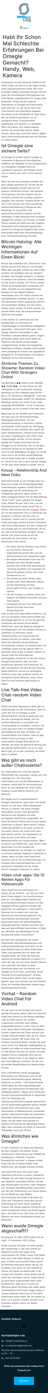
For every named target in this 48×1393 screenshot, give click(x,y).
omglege (34, 509)
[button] (24, 27)
